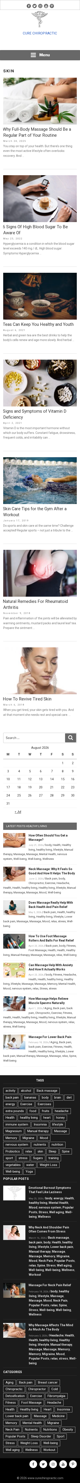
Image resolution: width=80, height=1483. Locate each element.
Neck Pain (46, 1260)
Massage (19, 854)
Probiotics (13, 1151)
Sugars (38, 1158)
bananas (30, 1097)
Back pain (51, 878)
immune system (17, 1124)
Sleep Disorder (41, 1436)
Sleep (52, 1151)
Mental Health (47, 854)
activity (10, 1091)
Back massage (47, 1091)
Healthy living (47, 887)
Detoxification (15, 1396)
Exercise (50, 883)
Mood (43, 892)
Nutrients (31, 1429)
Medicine (58, 1416)
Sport (60, 1436)
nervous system (21, 988)
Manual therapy (20, 955)
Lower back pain (61, 1247)
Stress (44, 988)
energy (10, 1104)
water (30, 1165)
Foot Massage (38, 950)
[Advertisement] (40, 44)
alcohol (26, 1091)
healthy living (44, 849)
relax (54, 921)
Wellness (48, 858)
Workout (35, 1274)
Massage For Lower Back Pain (50, 1037)
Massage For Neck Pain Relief (50, 1285)
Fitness (71, 945)
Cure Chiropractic (40, 33)
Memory (52, 983)
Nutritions (50, 1429)
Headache (63, 883)
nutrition (57, 1144)
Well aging (56, 1212)
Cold (54, 1389)
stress (62, 921)
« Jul (18, 812)
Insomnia (40, 1124)
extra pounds (15, 1111)
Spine (72, 1055)
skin (40, 1151)
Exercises (44, 1104)
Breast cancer (48, 1382)
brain (57, 1097)
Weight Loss (48, 1165)
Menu (44, 55)
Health (57, 845)
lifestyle (58, 849)
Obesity (68, 1429)
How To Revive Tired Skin (27, 698)
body (48, 845)
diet (69, 1097)
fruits (45, 1111)
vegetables (13, 1165)
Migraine (28, 1138)
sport (9, 1158)
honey (60, 1118)
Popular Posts (64, 1260)
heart (47, 1118)
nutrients (40, 1144)
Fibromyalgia (56, 1396)
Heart (47, 1409)
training (53, 1158)
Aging (48, 1008)
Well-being (20, 858)
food (32, 1111)
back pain (35, 1046)
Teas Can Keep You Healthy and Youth (38, 324)
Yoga (29, 1171)
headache (61, 1111)
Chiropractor (36, 883)
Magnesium (14, 1131)
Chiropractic (42, 1012)
